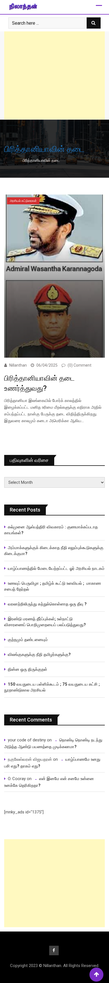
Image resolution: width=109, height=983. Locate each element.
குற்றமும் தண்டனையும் (28, 639)
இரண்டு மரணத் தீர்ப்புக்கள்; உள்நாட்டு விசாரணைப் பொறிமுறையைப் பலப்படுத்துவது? (45, 621)
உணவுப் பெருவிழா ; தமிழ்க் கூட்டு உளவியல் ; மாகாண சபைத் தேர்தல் (52, 586)
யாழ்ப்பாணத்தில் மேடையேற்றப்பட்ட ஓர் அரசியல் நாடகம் (56, 568)
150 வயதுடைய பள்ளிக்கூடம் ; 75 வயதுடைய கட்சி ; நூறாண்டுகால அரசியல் (52, 687)
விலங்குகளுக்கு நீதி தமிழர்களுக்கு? (39, 654)
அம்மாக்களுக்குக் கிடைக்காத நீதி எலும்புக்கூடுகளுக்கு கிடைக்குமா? (53, 550)
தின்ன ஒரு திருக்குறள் (27, 669)
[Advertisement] (54, 75)
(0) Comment (79, 365)
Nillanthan (18, 365)
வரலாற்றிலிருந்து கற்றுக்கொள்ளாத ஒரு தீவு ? (47, 604)
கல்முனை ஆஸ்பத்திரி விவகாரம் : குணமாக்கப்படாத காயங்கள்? (51, 529)
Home (13, 160)
